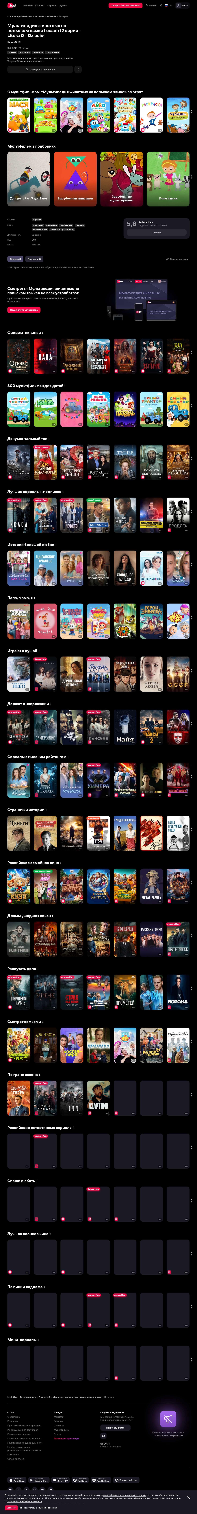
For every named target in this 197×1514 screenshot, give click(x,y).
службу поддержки (47, 1507)
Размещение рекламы (19, 1434)
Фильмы (58, 1421)
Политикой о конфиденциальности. (24, 1501)
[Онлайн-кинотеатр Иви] (12, 5)
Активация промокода (66, 1438)
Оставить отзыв (15, 1459)
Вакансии (12, 1421)
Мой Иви (59, 1417)
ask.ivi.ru (105, 1443)
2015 (14, 48)
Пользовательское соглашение (24, 1438)
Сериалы (59, 1425)
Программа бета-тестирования (24, 1425)
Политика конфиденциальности (24, 1442)
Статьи (57, 1434)
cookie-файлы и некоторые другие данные (124, 1495)
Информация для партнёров (22, 1430)
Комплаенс (13, 1454)
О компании (13, 1417)
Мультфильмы (61, 1430)
